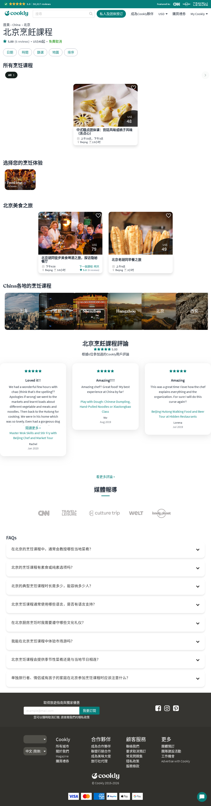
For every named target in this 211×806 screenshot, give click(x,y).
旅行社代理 (99, 761)
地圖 (55, 52)
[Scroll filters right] (205, 75)
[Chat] (202, 797)
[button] (27, 4)
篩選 (40, 52)
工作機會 (168, 756)
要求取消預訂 (136, 751)
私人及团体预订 (111, 14)
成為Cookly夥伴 (142, 14)
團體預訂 (168, 746)
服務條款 (132, 766)
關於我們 (62, 751)
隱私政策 (84, 717)
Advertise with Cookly (175, 761)
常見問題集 (134, 756)
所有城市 (62, 746)
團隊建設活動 (171, 751)
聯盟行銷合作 (101, 751)
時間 (25, 52)
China (16, 25)
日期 (10, 52)
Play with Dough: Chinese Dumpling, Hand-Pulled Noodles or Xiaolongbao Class (105, 406)
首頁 (6, 25)
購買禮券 (179, 14)
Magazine (62, 756)
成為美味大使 (101, 756)
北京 (27, 25)
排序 (71, 52)
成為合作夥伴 (101, 746)
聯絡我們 (132, 746)
